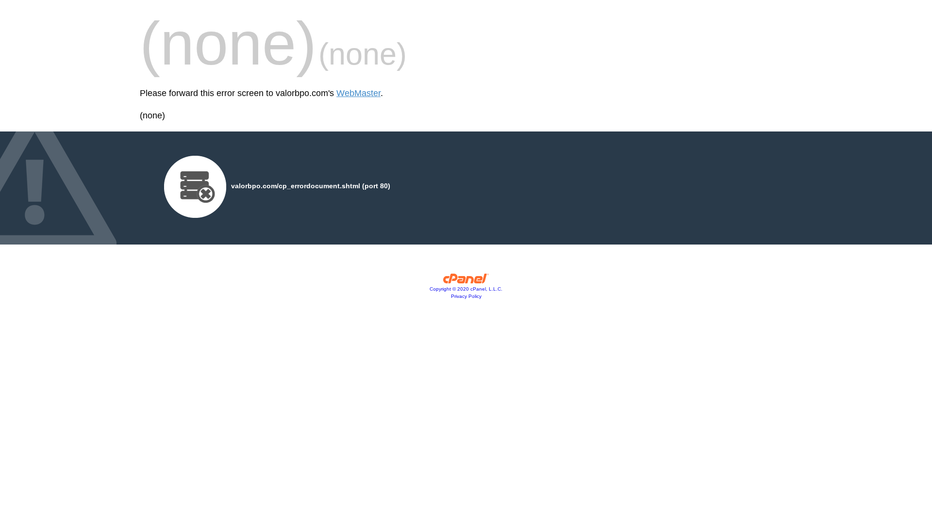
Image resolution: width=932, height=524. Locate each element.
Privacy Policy (466, 296)
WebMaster (358, 93)
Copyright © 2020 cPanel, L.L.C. (466, 289)
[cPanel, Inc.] (466, 281)
